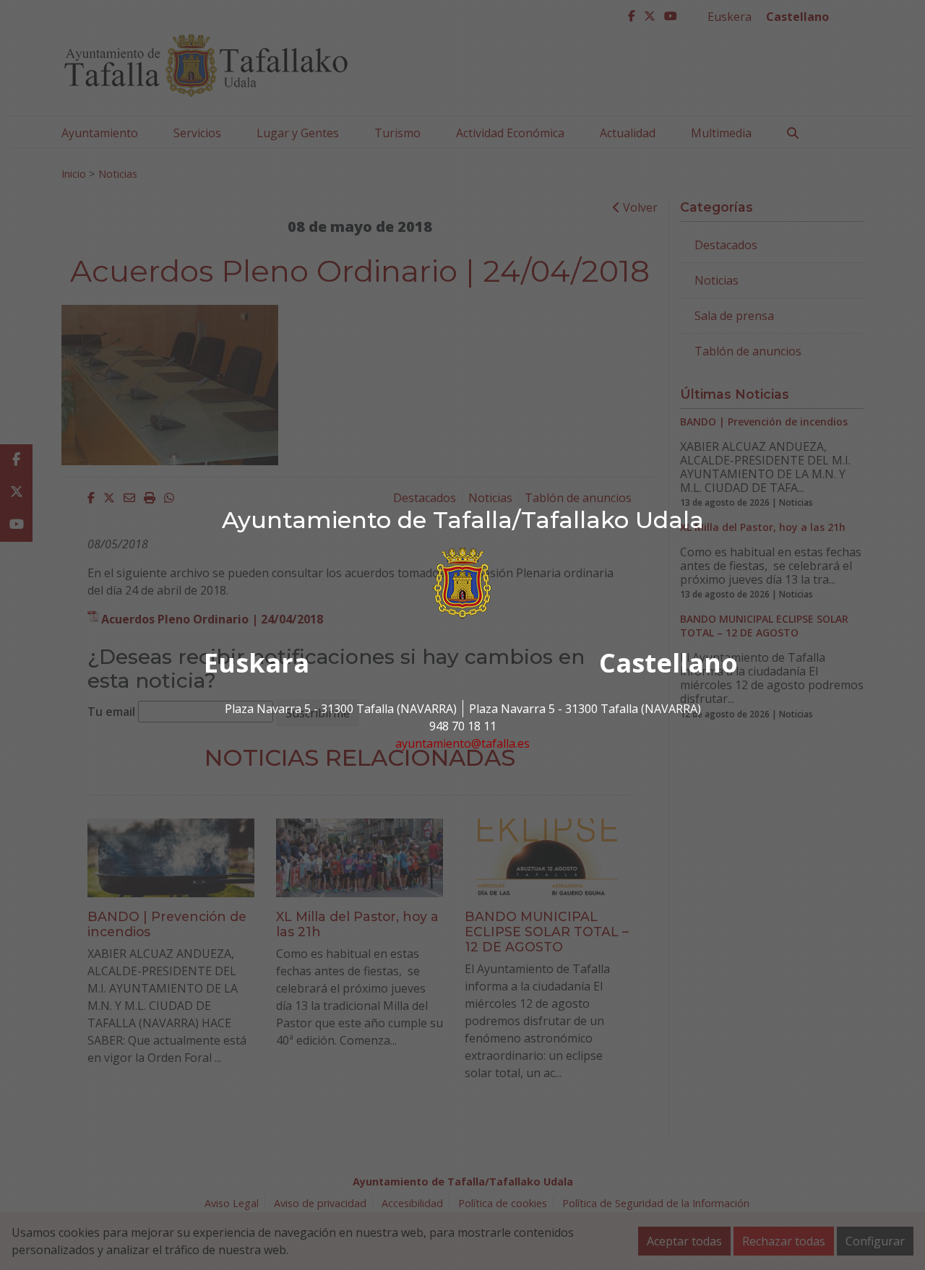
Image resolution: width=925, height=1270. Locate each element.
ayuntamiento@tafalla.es (462, 743)
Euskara (256, 663)
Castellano (668, 663)
